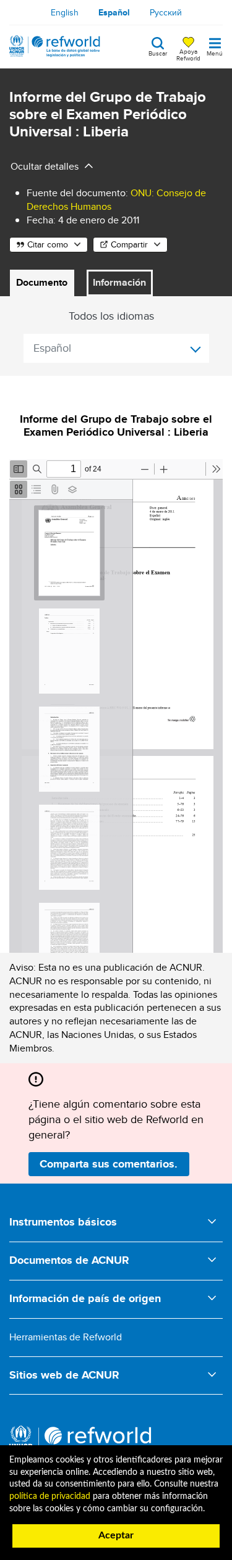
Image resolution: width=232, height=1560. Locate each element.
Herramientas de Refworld (65, 1337)
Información (119, 282)
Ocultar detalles (45, 166)
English (65, 12)
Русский (166, 12)
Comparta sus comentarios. (109, 1164)
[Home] (54, 46)
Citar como (47, 244)
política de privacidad (49, 1496)
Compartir (129, 244)
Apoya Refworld (188, 54)
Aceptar (116, 1535)
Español (114, 12)
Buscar (157, 52)
